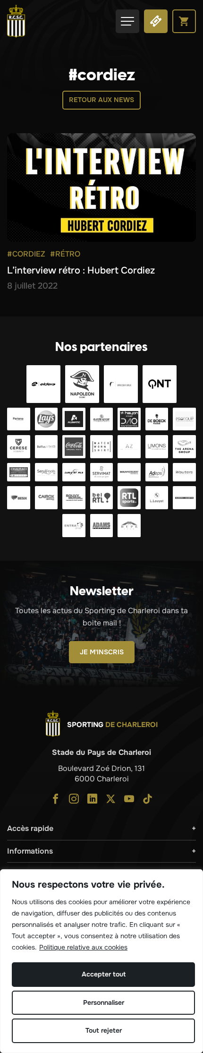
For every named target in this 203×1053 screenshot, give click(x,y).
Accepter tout (104, 974)
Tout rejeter (103, 1030)
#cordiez (26, 254)
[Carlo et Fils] (73, 472)
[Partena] (18, 419)
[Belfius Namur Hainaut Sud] (46, 446)
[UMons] (157, 446)
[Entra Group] (73, 525)
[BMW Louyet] (157, 497)
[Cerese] (18, 446)
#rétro (65, 254)
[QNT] (160, 383)
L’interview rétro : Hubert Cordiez (81, 270)
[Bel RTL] (101, 497)
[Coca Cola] (73, 446)
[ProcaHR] (129, 472)
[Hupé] (129, 525)
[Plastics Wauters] (184, 472)
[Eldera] (43, 383)
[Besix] (18, 497)
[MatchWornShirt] (101, 446)
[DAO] (129, 419)
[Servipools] (46, 472)
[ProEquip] (184, 419)
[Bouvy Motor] (73, 497)
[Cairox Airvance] (46, 497)
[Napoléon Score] (82, 383)
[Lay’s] (46, 419)
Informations (30, 851)
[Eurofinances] (101, 419)
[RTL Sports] (129, 497)
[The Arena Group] (184, 446)
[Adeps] (157, 472)
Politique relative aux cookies (83, 947)
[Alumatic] (73, 419)
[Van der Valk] (121, 383)
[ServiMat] (101, 472)
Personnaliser (103, 1002)
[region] (101, 961)
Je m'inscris (102, 652)
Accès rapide (30, 828)
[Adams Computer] (101, 525)
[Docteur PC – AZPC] (129, 446)
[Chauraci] (18, 472)
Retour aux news (101, 99)
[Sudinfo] (184, 497)
